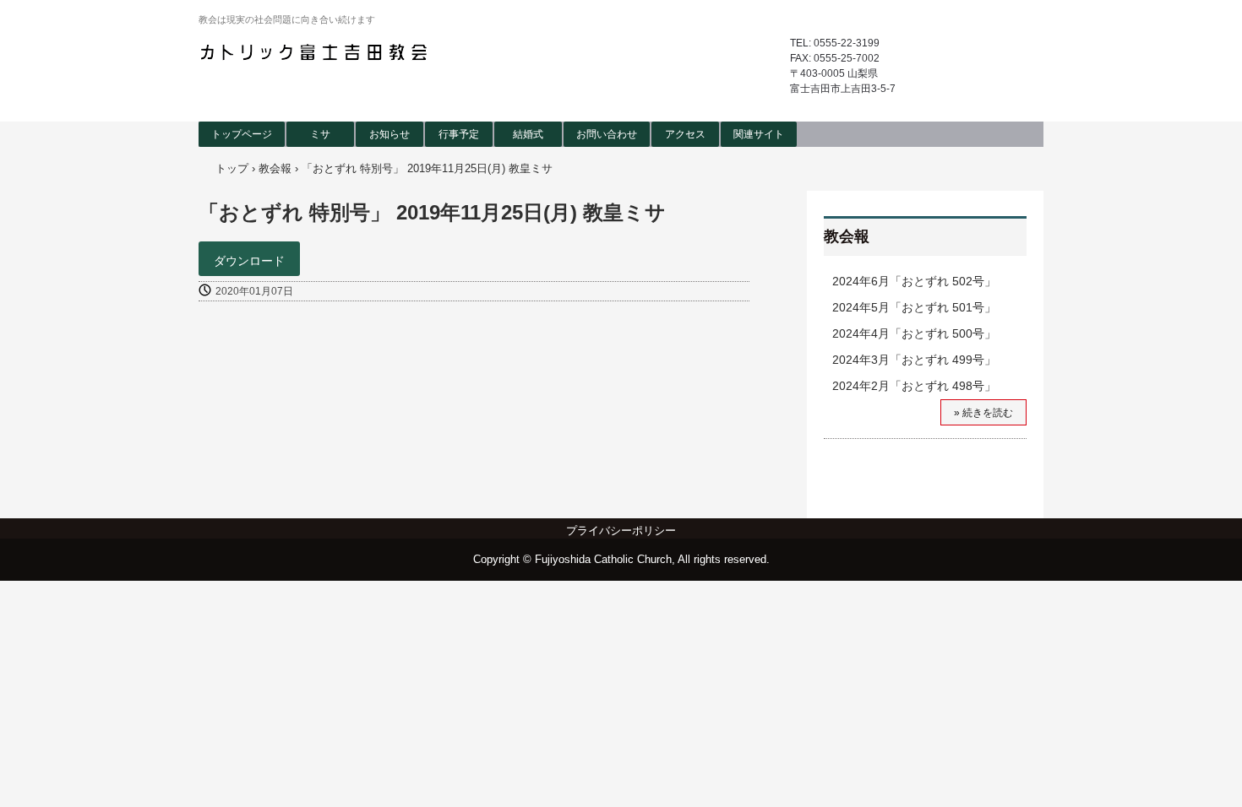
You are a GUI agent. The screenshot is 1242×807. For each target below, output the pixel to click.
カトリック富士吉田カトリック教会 (316, 52)
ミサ (320, 134)
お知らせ (389, 134)
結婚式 (528, 134)
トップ (231, 168)
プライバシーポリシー (621, 530)
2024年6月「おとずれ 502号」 (914, 281)
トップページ (241, 134)
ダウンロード (249, 261)
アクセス (685, 134)
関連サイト (758, 134)
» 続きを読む (983, 413)
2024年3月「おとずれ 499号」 (914, 359)
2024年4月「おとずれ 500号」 (914, 333)
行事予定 (459, 134)
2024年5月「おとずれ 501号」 (914, 307)
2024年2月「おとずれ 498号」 (914, 386)
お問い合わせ (606, 134)
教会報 (275, 168)
